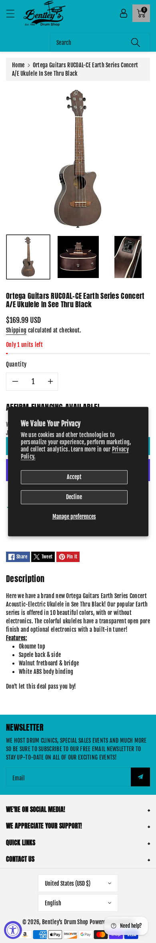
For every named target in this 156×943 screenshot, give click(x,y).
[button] (14, 13)
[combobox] (100, 42)
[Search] (136, 42)
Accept (74, 477)
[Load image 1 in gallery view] (28, 257)
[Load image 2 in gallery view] (78, 257)
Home (18, 65)
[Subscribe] (140, 777)
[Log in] (123, 13)
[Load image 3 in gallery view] (128, 257)
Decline (74, 497)
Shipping (16, 330)
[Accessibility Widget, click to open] (13, 930)
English (53, 903)
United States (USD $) (67, 883)
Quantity (16, 364)
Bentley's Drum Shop (65, 922)
